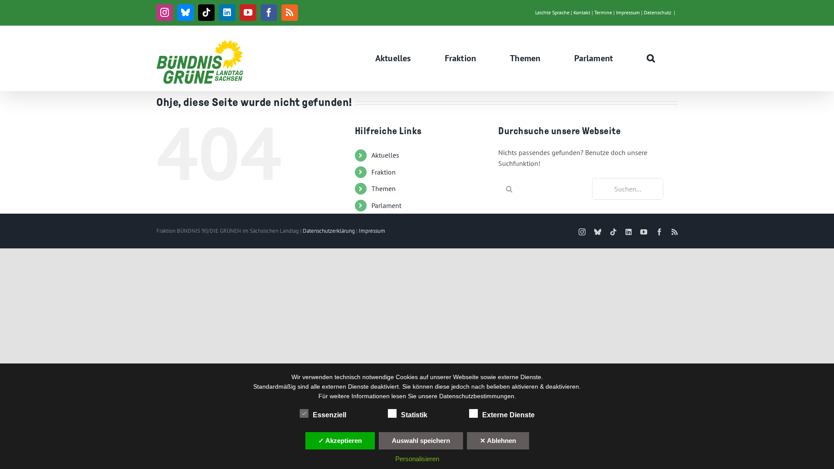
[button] (651, 58)
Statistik (414, 415)
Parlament (386, 205)
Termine (603, 12)
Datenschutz (657, 12)
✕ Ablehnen (498, 440)
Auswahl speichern (421, 440)
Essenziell (329, 415)
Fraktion (383, 172)
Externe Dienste (508, 415)
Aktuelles (385, 155)
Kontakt (581, 12)
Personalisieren (417, 458)
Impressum (628, 12)
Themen (383, 188)
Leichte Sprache (552, 12)
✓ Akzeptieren (340, 440)
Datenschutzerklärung (329, 230)
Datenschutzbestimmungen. (477, 396)
